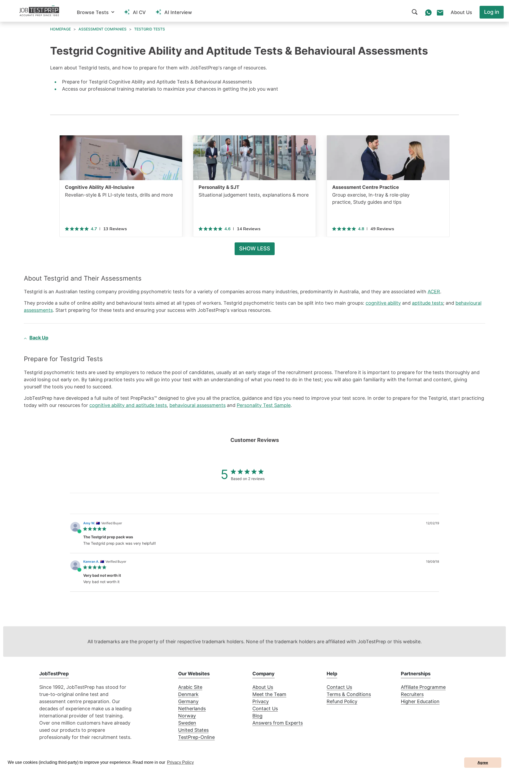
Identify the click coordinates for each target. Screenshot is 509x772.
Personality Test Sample (264, 405)
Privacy (260, 701)
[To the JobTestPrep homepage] (39, 11)
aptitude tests (427, 303)
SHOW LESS (254, 248)
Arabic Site (190, 687)
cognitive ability (383, 303)
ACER (434, 291)
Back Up (38, 337)
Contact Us (265, 708)
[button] (95, 12)
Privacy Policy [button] (180, 762)
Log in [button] (491, 12)
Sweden (187, 723)
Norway (187, 715)
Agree (482, 762)
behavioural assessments (197, 405)
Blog (257, 715)
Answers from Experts (277, 723)
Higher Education (420, 701)
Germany (188, 701)
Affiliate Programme (423, 687)
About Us (262, 687)
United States (193, 730)
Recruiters (412, 694)
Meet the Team (269, 694)
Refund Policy (342, 701)
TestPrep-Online (196, 737)
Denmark (188, 694)
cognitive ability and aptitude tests (128, 405)
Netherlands (192, 708)
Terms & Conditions (349, 694)
